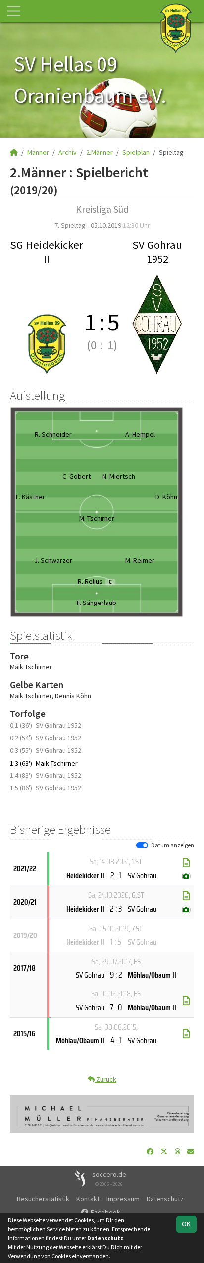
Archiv (67, 152)
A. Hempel (140, 434)
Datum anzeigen (172, 845)
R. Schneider (53, 434)
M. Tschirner (96, 518)
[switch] (142, 845)
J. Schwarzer (53, 560)
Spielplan (136, 152)
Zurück (105, 1079)
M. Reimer (139, 560)
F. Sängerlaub (96, 602)
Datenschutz (165, 1198)
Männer (38, 152)
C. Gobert (76, 476)
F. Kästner (30, 497)
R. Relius (95, 581)
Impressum (123, 1198)
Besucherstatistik (43, 1198)
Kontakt (88, 1198)
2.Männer (99, 152)
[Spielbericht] (186, 862)
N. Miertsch (118, 476)
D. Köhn (166, 497)
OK (186, 1223)
